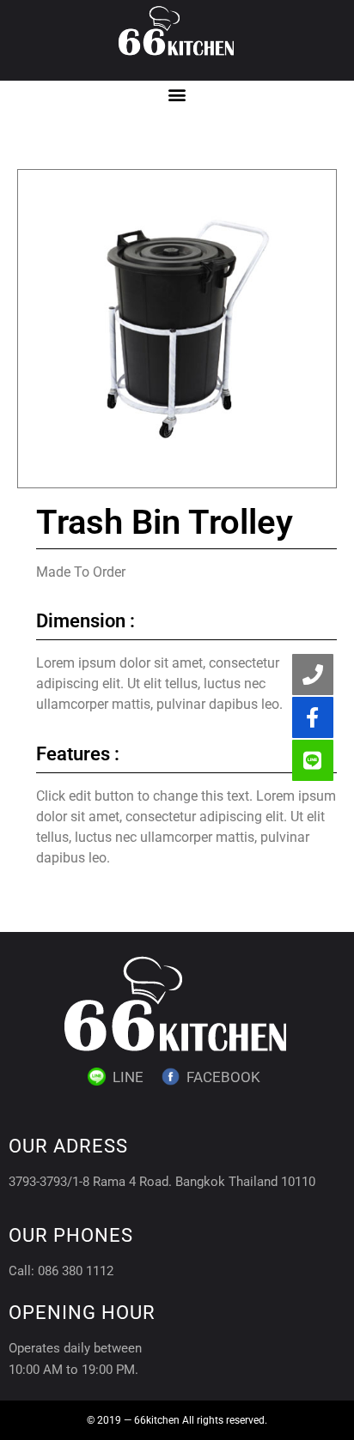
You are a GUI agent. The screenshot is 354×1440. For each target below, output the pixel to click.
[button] (177, 95)
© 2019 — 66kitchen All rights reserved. (177, 1420)
